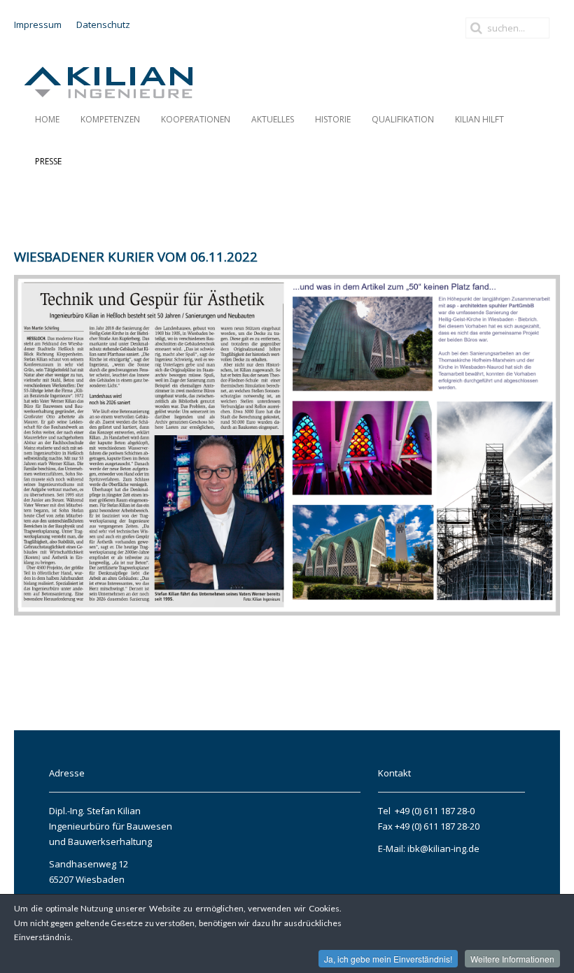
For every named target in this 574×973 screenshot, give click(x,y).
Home (47, 119)
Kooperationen (195, 119)
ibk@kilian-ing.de (442, 848)
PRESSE (48, 161)
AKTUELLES (272, 119)
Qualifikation (403, 119)
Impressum (38, 24)
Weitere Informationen (512, 959)
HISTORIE (333, 119)
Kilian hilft (479, 119)
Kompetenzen (110, 119)
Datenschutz (103, 24)
